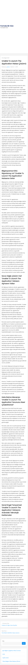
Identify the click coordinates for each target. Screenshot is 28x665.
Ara (3, 641)
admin (8, 67)
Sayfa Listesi (5, 657)
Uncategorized (5, 58)
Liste (3, 654)
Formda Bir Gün (7, 26)
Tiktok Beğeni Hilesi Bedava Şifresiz (11, 661)
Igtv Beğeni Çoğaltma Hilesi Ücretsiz (11, 650)
